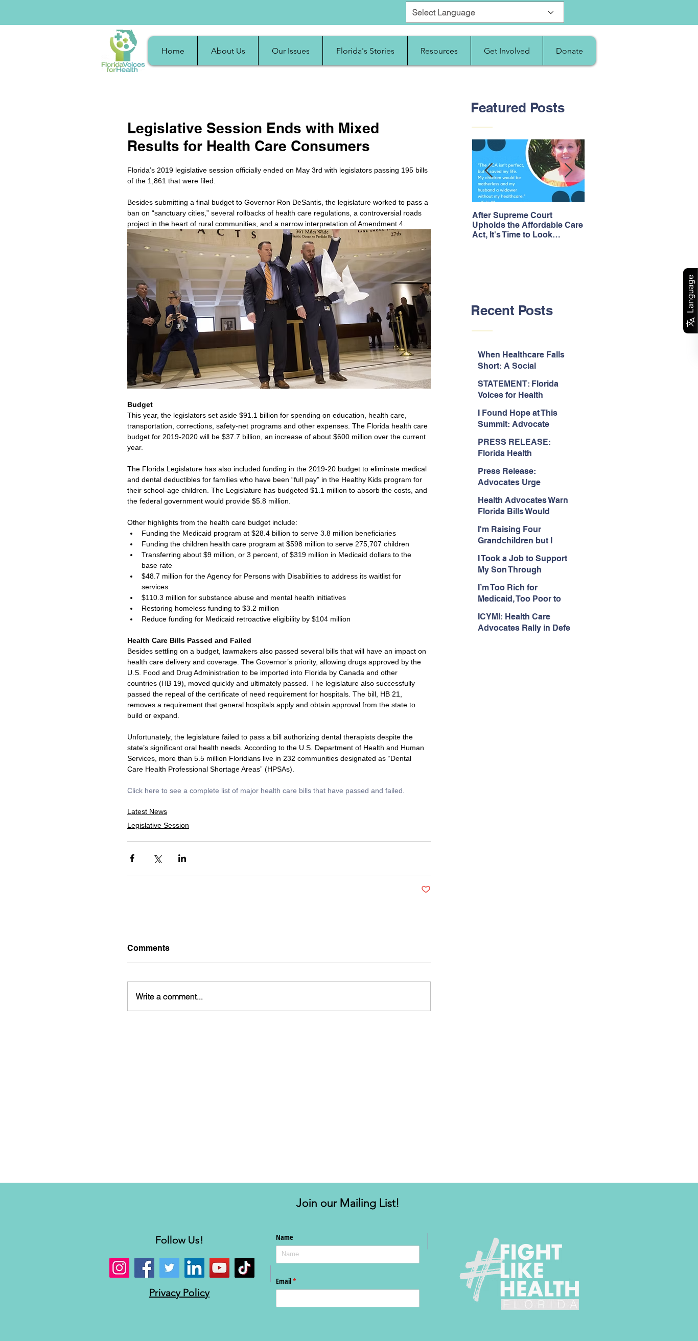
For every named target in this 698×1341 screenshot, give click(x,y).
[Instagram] (119, 1268)
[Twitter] (169, 1268)
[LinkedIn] (194, 1268)
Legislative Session (158, 825)
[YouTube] (219, 1268)
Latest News (147, 811)
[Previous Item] (488, 171)
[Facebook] (144, 1268)
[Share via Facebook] (132, 858)
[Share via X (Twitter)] (157, 858)
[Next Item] (568, 171)
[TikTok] (244, 1268)
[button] (227, 50)
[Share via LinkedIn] (182, 858)
